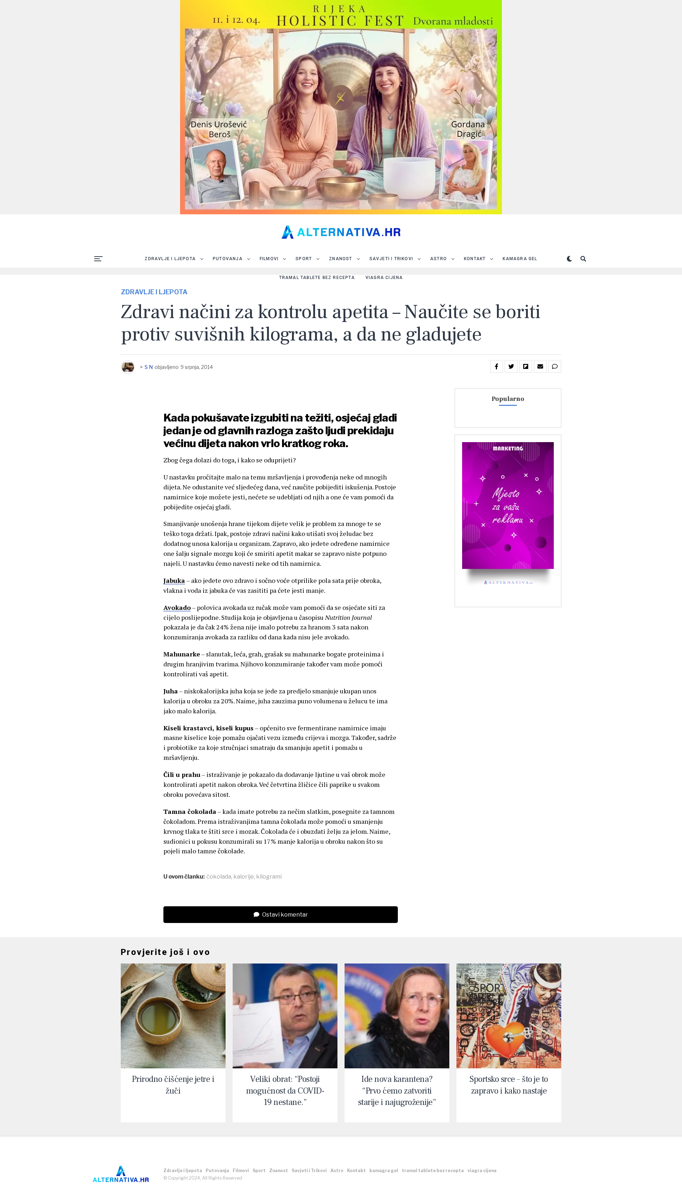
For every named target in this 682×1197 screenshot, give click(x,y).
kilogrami (269, 877)
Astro (438, 258)
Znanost (340, 258)
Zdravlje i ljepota (170, 258)
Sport (304, 258)
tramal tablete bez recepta (317, 277)
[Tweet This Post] (511, 366)
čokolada (218, 877)
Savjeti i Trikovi (391, 258)
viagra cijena (384, 277)
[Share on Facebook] (496, 366)
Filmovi (269, 258)
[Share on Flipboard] (525, 366)
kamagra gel (520, 258)
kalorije (243, 877)
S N (149, 367)
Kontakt (475, 258)
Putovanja (228, 258)
